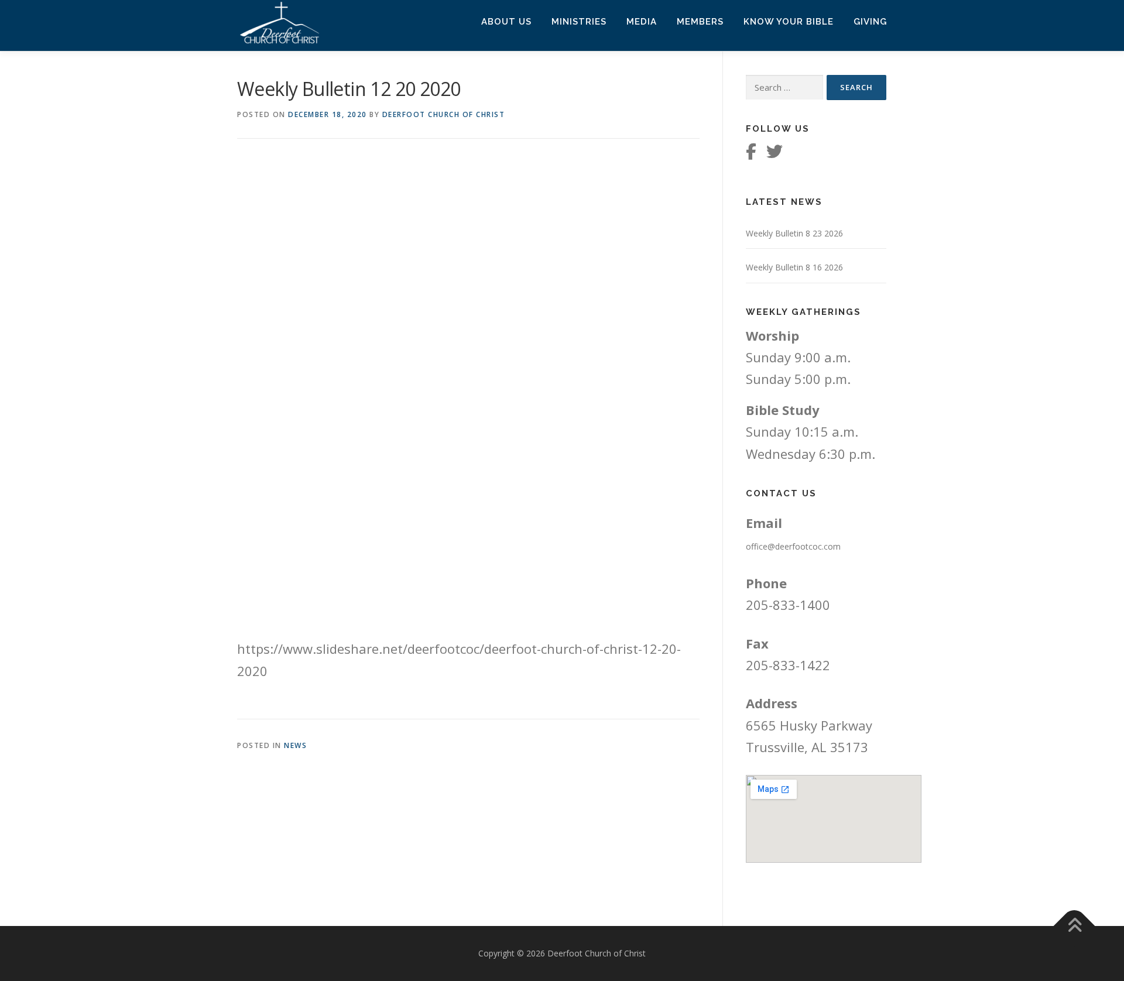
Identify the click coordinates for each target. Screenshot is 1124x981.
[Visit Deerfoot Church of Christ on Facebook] (751, 154)
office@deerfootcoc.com (793, 546)
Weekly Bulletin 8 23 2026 (794, 233)
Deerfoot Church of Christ (443, 114)
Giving (870, 21)
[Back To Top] (1074, 926)
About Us (506, 21)
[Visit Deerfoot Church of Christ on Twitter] (774, 154)
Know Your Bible (788, 21)
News (295, 745)
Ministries (578, 21)
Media (641, 21)
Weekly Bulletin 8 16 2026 (794, 267)
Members (700, 21)
